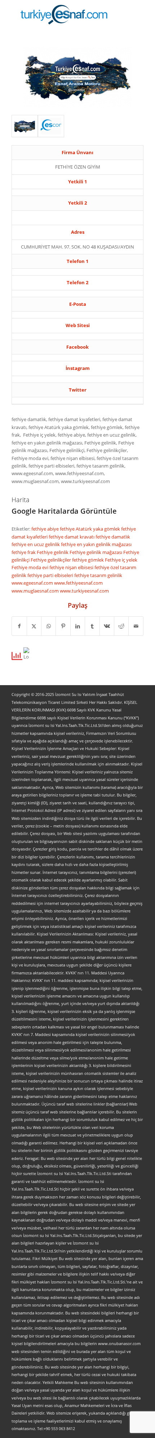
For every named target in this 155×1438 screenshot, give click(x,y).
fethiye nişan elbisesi (71, 567)
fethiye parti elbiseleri (50, 575)
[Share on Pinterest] (63, 626)
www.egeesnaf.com (33, 583)
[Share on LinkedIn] (78, 626)
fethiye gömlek (88, 560)
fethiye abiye (45, 529)
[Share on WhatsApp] (48, 626)
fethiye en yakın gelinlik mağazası (96, 544)
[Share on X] (34, 626)
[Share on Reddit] (121, 626)
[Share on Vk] (107, 626)
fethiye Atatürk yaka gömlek (90, 529)
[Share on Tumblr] (92, 626)
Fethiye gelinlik (53, 552)
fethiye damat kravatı (72, 536)
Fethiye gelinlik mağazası (96, 552)
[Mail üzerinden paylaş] (136, 626)
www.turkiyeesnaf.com (84, 591)
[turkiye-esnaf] (64, 14)
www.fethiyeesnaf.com (78, 583)
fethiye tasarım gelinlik (98, 575)
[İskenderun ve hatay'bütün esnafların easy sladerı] (25, 126)
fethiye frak (24, 552)
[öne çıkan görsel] (51, 126)
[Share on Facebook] (19, 626)
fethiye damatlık (113, 536)
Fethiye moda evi (30, 567)
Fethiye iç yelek (121, 560)
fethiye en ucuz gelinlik (36, 544)
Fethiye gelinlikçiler (51, 560)
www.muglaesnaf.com (36, 591)
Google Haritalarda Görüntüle (64, 511)
